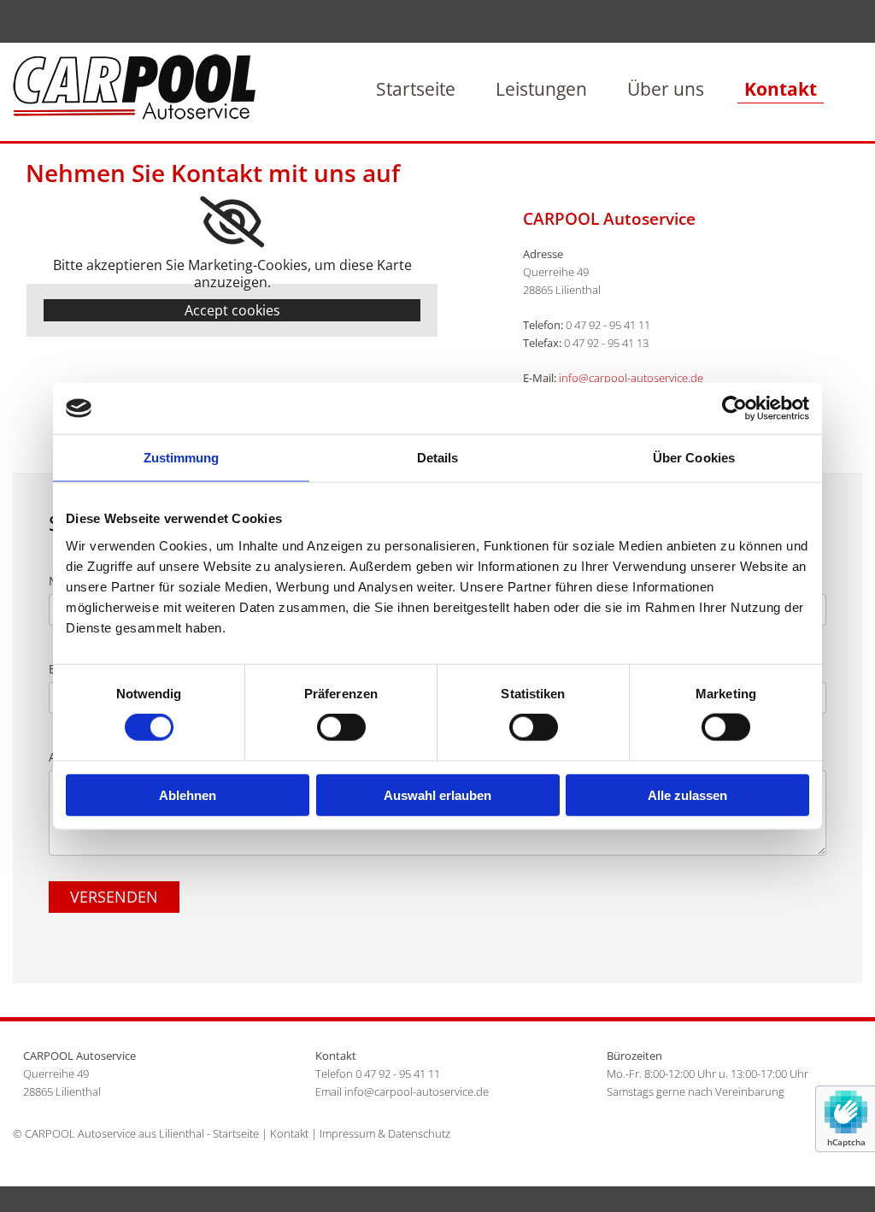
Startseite (415, 89)
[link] (232, 222)
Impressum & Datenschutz (385, 1133)
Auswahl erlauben (437, 794)
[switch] (341, 727)
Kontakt (780, 89)
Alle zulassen (687, 794)
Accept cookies (232, 310)
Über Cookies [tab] (694, 457)
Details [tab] (438, 457)
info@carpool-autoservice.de (631, 377)
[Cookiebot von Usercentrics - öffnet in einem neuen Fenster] (734, 408)
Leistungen (541, 89)
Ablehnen (187, 794)
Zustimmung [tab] (182, 457)
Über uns (665, 89)
